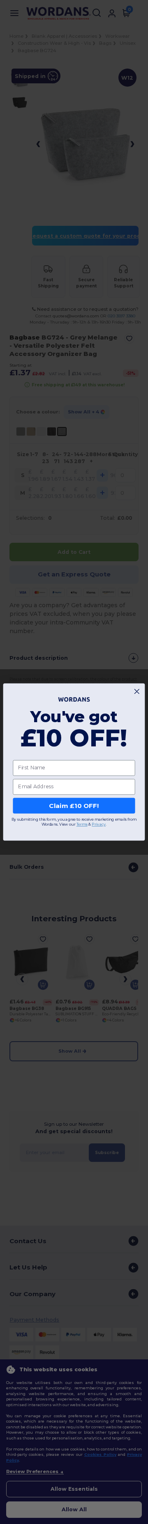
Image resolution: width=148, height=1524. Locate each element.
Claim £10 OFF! (74, 805)
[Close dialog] (136, 691)
